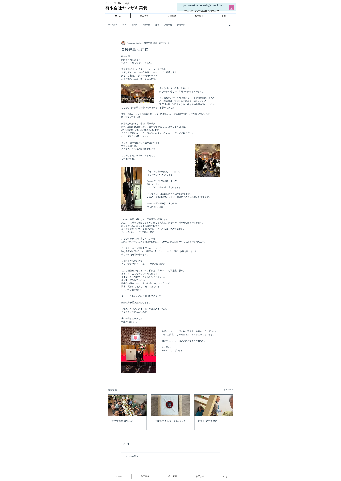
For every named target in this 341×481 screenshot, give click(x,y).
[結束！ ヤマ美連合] (213, 405)
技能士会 (146, 25)
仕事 (124, 25)
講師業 (134, 25)
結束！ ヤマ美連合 (207, 421)
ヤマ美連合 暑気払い (122, 421)
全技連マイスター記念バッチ (170, 421)
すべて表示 (228, 389)
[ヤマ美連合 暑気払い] (127, 405)
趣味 (157, 25)
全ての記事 (112, 25)
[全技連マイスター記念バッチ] (170, 405)
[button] (229, 25)
